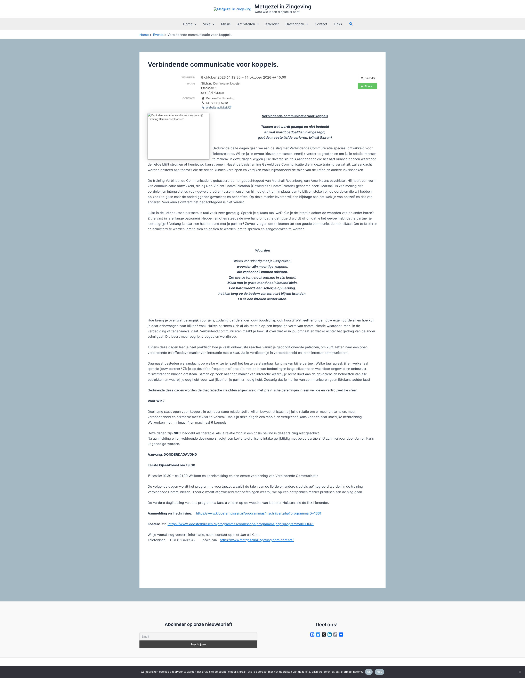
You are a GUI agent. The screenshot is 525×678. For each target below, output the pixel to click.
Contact (321, 24)
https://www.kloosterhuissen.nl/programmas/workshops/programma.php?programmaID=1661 (241, 524)
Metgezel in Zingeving (283, 6)
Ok (369, 671)
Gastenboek (294, 24)
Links (338, 24)
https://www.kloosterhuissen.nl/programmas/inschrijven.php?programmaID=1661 (258, 513)
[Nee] (520, 672)
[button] (194, 24)
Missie (226, 24)
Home (187, 24)
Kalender (272, 24)
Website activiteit (216, 107)
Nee (379, 671)
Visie (206, 24)
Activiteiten (246, 24)
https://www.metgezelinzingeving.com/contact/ (257, 540)
